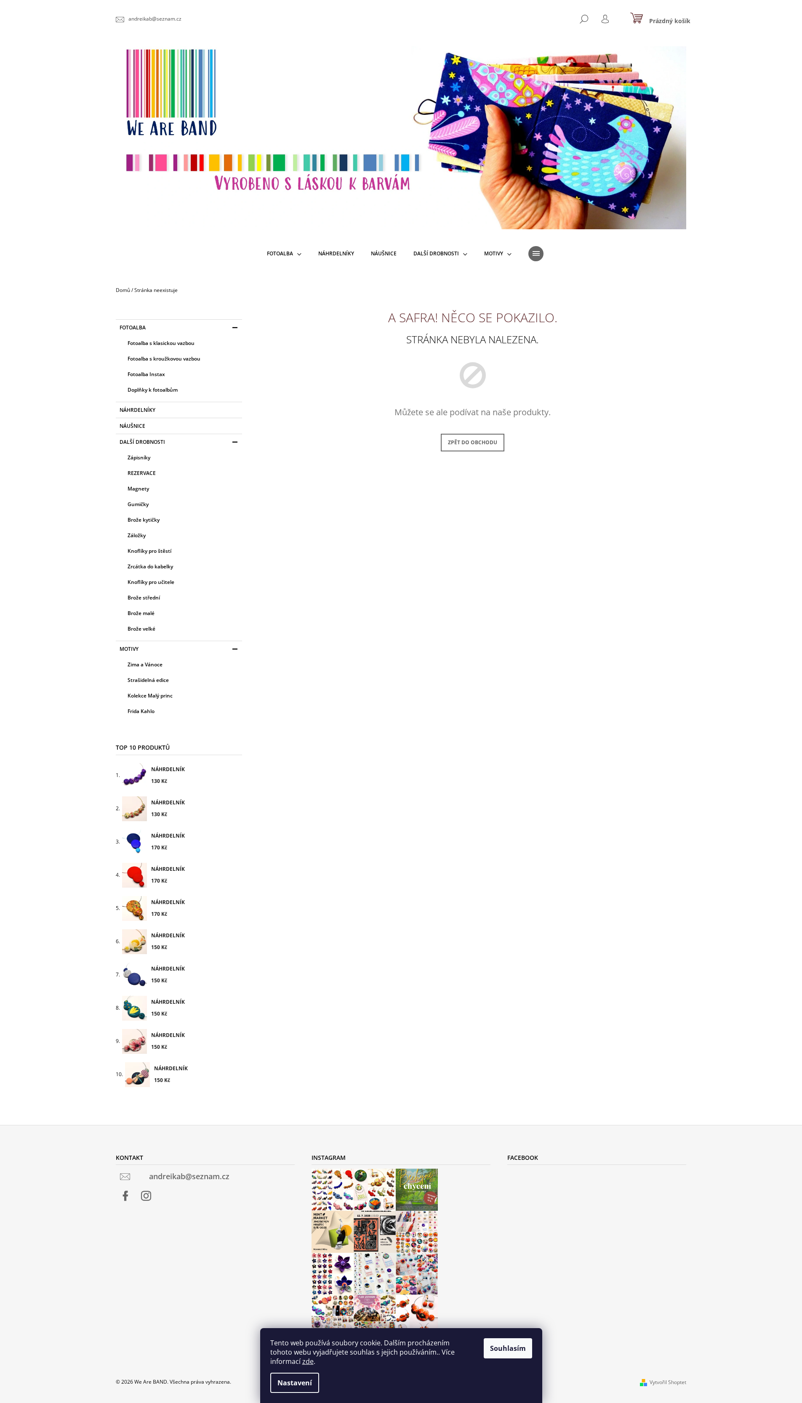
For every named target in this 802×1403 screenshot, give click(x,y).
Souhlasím (508, 1348)
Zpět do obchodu (472, 442)
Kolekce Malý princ (150, 695)
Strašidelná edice (148, 680)
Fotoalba (133, 327)
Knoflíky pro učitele (151, 582)
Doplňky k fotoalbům (153, 389)
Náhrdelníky (137, 410)
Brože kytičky (144, 519)
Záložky (137, 535)
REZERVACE (142, 473)
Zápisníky (139, 457)
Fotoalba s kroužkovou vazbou (164, 358)
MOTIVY (129, 648)
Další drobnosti (142, 442)
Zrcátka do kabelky (150, 566)
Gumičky (138, 504)
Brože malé (141, 613)
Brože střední (144, 597)
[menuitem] (284, 253)
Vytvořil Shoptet (668, 1382)
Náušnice (132, 426)
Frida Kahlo (141, 711)
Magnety (138, 488)
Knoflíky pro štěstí (149, 550)
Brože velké (141, 628)
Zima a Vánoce (145, 664)
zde (308, 1361)
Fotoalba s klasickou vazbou (161, 343)
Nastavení (294, 1382)
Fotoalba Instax (146, 374)
